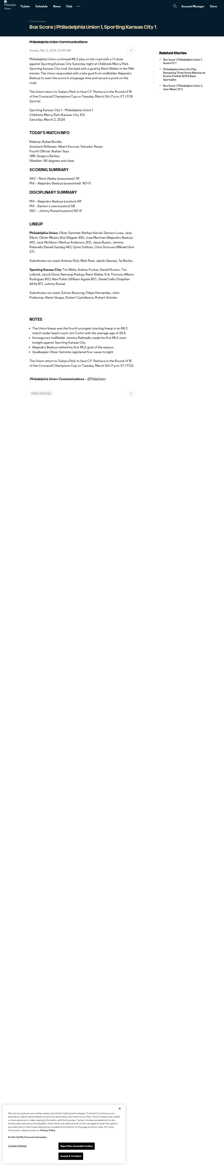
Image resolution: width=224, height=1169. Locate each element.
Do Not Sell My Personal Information (27, 1137)
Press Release (41, 393)
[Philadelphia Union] (10, 6)
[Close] (120, 1108)
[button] (78, 6)
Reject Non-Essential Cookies (76, 1146)
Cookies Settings (17, 1145)
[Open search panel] (175, 6)
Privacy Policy (47, 1130)
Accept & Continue (70, 1156)
